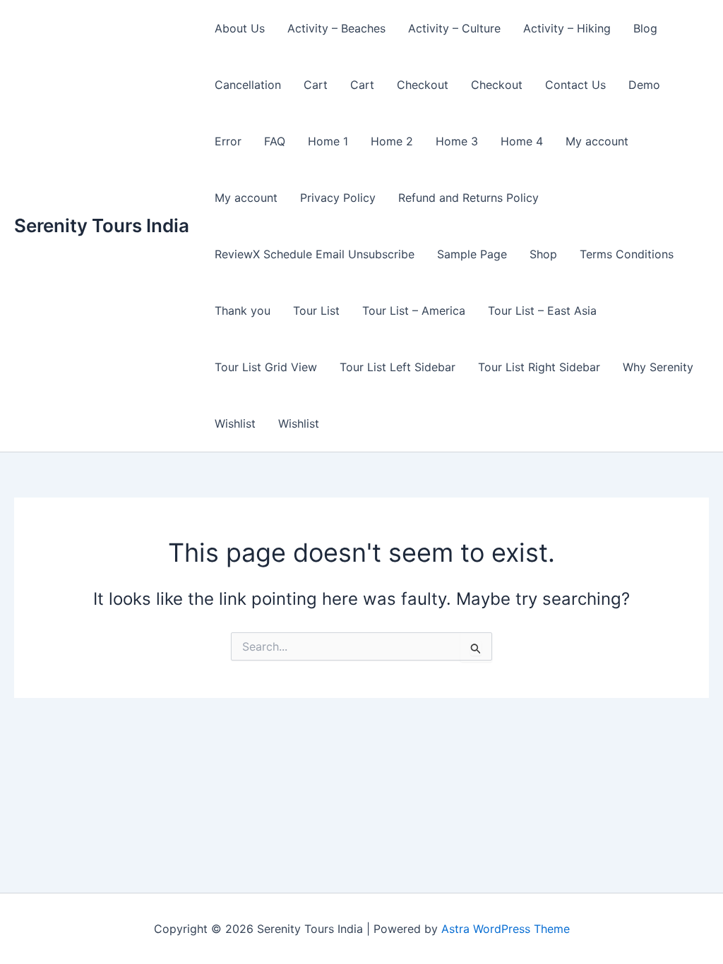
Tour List (316, 310)
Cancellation (248, 85)
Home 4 (522, 141)
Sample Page (472, 254)
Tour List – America (413, 310)
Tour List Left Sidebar (397, 367)
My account (597, 141)
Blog (645, 28)
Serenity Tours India (101, 225)
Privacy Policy (338, 198)
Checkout (422, 85)
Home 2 (392, 141)
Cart (316, 85)
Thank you (242, 310)
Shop (543, 254)
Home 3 (457, 141)
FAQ (274, 141)
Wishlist (235, 423)
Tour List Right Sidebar (539, 367)
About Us (240, 28)
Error (228, 141)
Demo (644, 85)
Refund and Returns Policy (468, 198)
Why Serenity (658, 367)
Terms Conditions (627, 254)
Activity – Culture (454, 28)
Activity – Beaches (336, 28)
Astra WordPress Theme (505, 929)
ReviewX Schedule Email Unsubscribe (314, 254)
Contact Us (575, 85)
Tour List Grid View (266, 367)
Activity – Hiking (567, 28)
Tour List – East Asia (542, 310)
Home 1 (328, 141)
